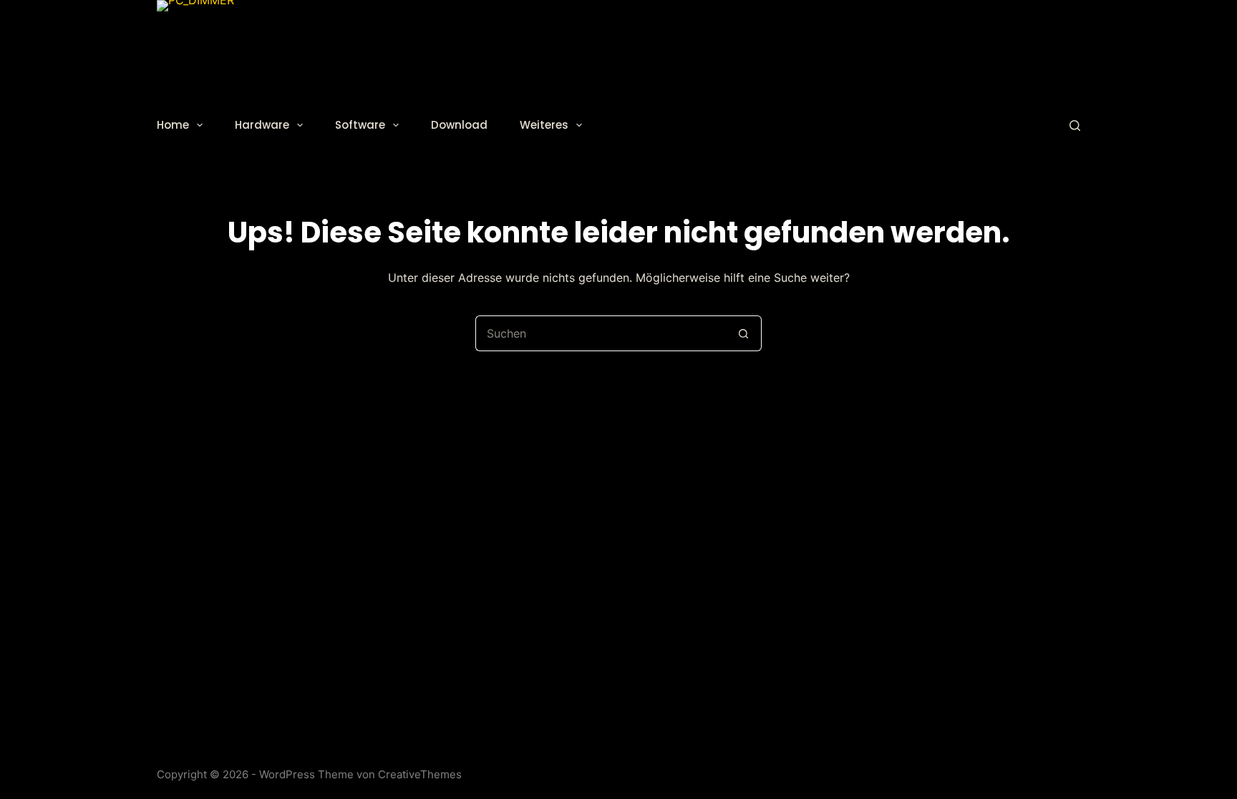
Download (459, 124)
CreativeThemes (420, 774)
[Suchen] (1074, 125)
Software (360, 124)
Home (173, 124)
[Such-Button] (744, 333)
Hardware (262, 124)
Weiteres (544, 124)
